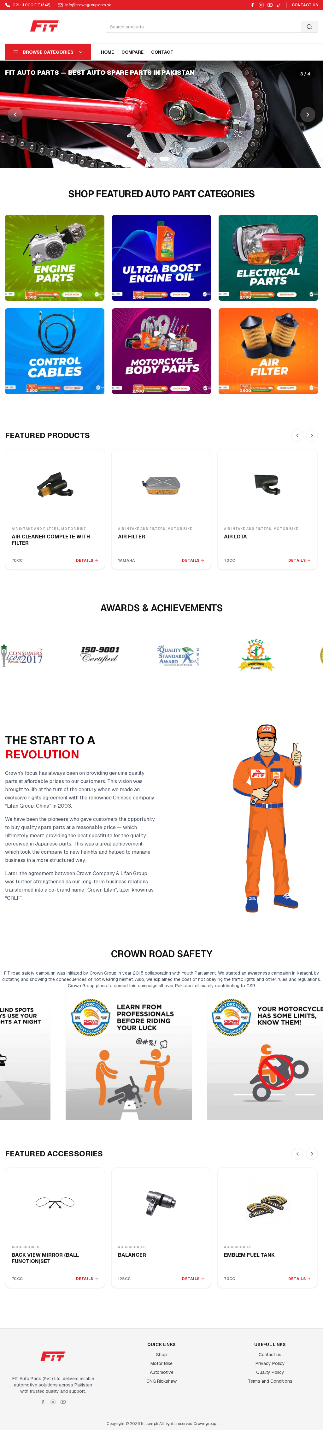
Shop (161, 1354)
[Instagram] (261, 5)
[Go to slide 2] (155, 159)
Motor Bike (161, 1363)
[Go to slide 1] (149, 159)
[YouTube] (270, 5)
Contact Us (305, 5)
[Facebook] (252, 5)
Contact (162, 52)
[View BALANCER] (161, 1203)
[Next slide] (307, 114)
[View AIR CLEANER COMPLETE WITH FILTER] (55, 484)
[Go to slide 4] (171, 159)
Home (107, 52)
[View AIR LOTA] (267, 484)
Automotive (161, 1372)
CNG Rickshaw (161, 1381)
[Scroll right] (312, 436)
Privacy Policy (270, 1363)
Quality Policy (270, 1372)
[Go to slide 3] (161, 159)
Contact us (270, 1354)
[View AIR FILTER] (161, 484)
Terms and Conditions (270, 1381)
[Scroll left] (297, 436)
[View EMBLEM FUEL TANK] (267, 1203)
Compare (132, 52)
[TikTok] (278, 5)
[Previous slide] (15, 114)
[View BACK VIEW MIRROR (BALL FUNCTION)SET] (55, 1203)
